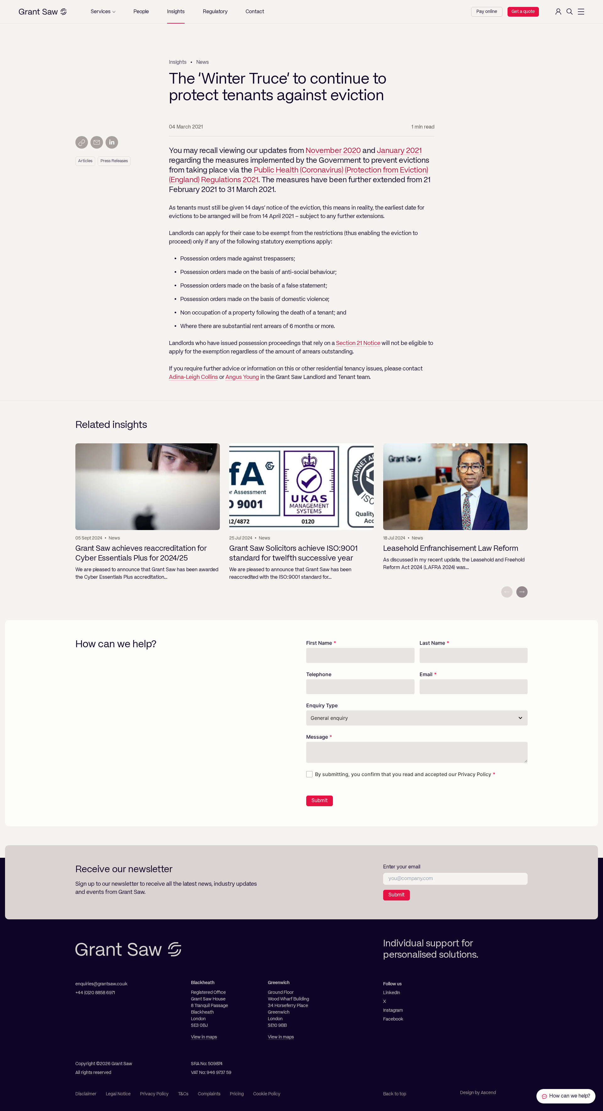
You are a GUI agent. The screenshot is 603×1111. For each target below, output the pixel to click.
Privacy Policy (474, 774)
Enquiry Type (322, 705)
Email (426, 674)
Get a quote (523, 11)
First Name (319, 643)
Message (317, 737)
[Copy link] (81, 142)
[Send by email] (96, 142)
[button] (103, 12)
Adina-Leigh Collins (193, 377)
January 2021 (399, 151)
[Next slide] (522, 592)
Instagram (393, 1010)
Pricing (237, 1094)
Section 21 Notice (358, 343)
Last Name (432, 643)
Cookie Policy (266, 1094)
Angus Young (242, 377)
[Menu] (581, 11)
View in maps (204, 1037)
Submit (320, 800)
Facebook (393, 1019)
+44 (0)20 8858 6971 (95, 993)
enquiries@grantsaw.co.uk (101, 984)
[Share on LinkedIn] (112, 142)
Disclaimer (85, 1094)
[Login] (558, 11)
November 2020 (333, 151)
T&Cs (183, 1094)
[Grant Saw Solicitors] (43, 11)
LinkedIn (391, 993)
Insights (178, 62)
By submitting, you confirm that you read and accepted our (403, 774)
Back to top (394, 1094)
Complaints (209, 1094)
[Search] (570, 11)
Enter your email (401, 867)
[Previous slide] (507, 592)
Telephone (318, 674)
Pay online (486, 11)
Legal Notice (118, 1094)
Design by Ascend (478, 1093)
